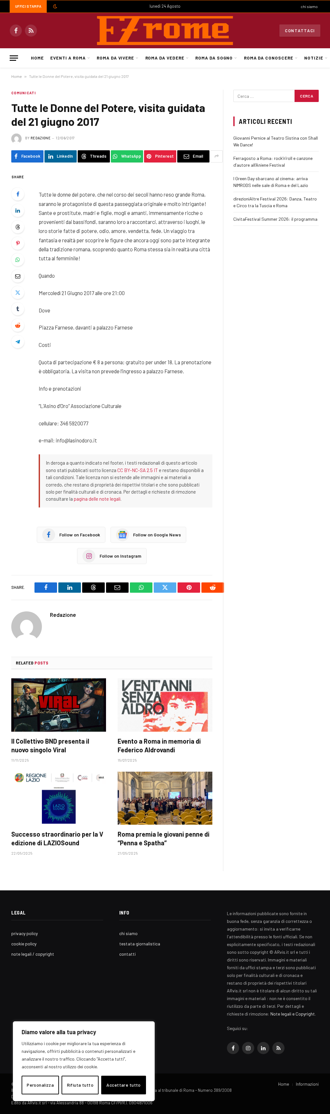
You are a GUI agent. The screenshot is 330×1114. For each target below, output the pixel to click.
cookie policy (23, 943)
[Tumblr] (17, 308)
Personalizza (40, 1085)
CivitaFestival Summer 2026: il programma (275, 219)
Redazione (41, 138)
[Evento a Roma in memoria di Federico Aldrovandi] (165, 704)
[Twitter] (17, 292)
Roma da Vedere (164, 57)
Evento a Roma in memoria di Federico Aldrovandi (159, 745)
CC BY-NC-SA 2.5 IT (137, 470)
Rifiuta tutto (80, 1085)
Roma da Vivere (115, 57)
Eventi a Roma (67, 57)
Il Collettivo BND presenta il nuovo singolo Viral (50, 745)
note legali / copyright (32, 954)
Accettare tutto (123, 1085)
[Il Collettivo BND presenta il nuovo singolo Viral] (58, 704)
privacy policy (24, 933)
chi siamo (309, 6)
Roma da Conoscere (268, 57)
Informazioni (307, 1084)
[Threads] (17, 226)
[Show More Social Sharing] (216, 156)
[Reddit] (17, 325)
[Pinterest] (17, 243)
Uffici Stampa (28, 6)
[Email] (17, 276)
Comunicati (23, 93)
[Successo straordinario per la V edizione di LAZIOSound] (58, 798)
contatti (127, 954)
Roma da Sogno (214, 57)
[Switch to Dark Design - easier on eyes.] (54, 6)
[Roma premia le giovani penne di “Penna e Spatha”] (165, 798)
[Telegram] (17, 341)
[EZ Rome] (165, 30)
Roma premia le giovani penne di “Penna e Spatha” (163, 838)
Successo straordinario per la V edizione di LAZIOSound (57, 838)
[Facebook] (17, 194)
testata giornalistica (139, 943)
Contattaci (300, 30)
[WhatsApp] (17, 259)
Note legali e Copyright (292, 1014)
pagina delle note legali (97, 499)
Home (37, 57)
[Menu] (14, 58)
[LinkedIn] (17, 210)
